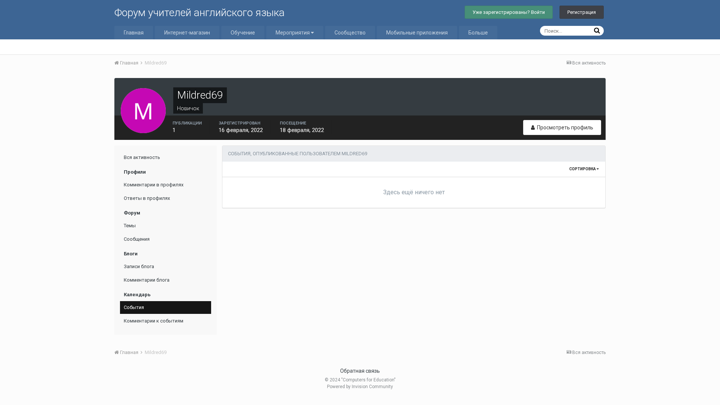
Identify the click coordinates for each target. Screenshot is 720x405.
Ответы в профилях (147, 198)
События (134, 307)
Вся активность (142, 157)
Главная (134, 33)
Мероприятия (293, 33)
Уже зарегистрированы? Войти (508, 12)
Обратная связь (360, 371)
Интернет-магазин (187, 33)
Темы (130, 225)
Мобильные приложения (417, 33)
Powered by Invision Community (360, 386)
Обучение (243, 33)
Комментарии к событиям (153, 321)
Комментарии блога (147, 280)
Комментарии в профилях (153, 185)
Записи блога (139, 266)
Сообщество (350, 33)
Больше (478, 33)
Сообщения (137, 239)
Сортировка (583, 169)
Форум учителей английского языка (199, 12)
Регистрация (581, 12)
